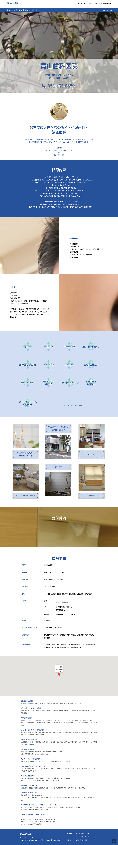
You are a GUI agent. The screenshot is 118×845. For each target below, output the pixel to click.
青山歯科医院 (12, 3)
